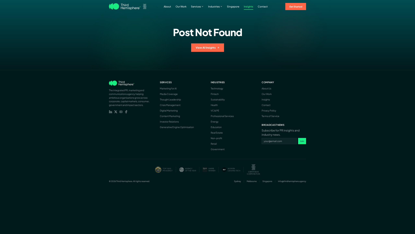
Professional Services (222, 116)
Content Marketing (170, 116)
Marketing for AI (168, 88)
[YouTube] (121, 111)
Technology (217, 88)
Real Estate (217, 132)
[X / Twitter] (115, 111)
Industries (214, 6)
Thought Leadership (170, 99)
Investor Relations (169, 121)
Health (214, 105)
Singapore (233, 6)
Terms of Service (270, 116)
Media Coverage (169, 93)
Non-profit (216, 138)
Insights (248, 6)
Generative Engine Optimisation (177, 127)
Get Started (295, 6)
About (167, 6)
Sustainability (218, 99)
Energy (215, 121)
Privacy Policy (269, 110)
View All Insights (206, 47)
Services (196, 6)
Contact (263, 6)
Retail (214, 143)
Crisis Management (170, 105)
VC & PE (215, 110)
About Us (266, 88)
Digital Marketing (169, 110)
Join (302, 141)
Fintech (215, 93)
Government (218, 149)
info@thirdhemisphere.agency (292, 181)
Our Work (181, 6)
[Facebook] (126, 111)
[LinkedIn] (110, 111)
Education (216, 127)
